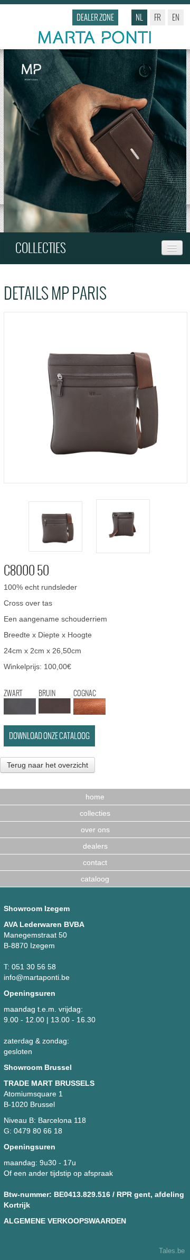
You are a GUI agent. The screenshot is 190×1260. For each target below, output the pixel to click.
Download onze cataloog (49, 735)
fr (157, 17)
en (175, 17)
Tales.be (172, 1251)
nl (139, 17)
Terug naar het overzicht (47, 765)
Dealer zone (95, 17)
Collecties (40, 248)
